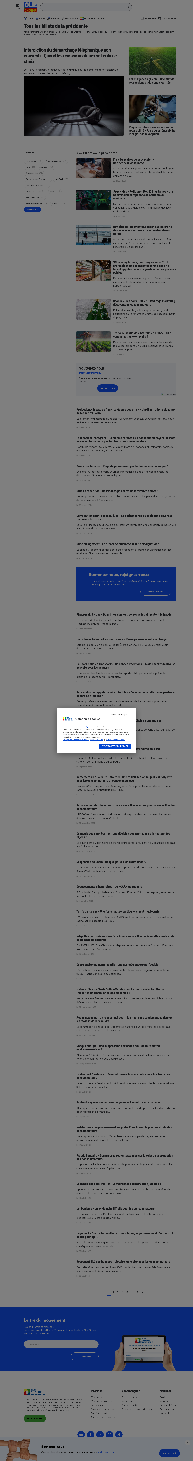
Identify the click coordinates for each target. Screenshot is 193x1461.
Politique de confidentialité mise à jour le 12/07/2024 (83, 740)
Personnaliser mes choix (115, 740)
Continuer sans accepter (118, 715)
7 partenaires (91, 727)
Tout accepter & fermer (115, 746)
